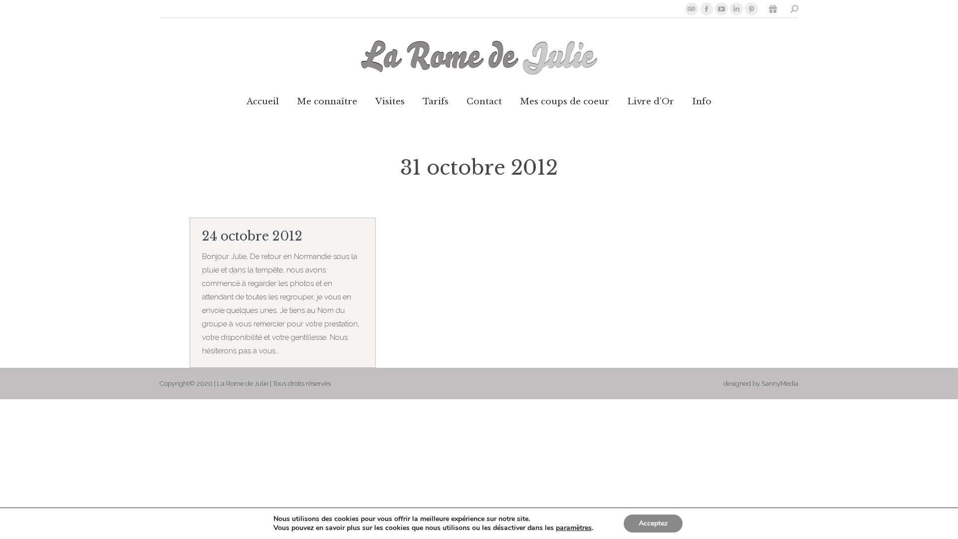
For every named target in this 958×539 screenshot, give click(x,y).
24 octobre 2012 (252, 236)
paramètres (574, 528)
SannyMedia (779, 383)
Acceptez (653, 523)
